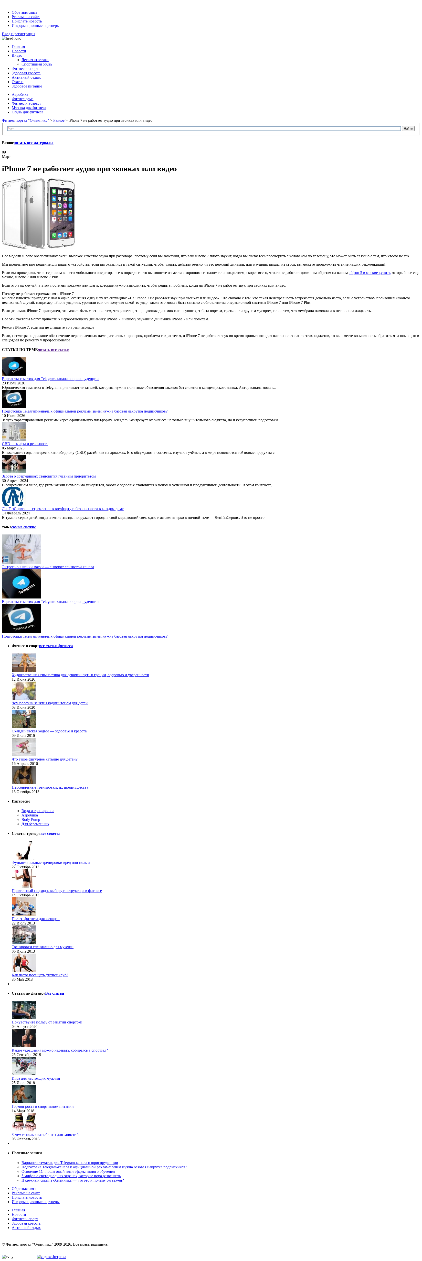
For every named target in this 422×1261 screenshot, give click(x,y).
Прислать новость (27, 21)
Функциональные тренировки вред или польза (51, 862)
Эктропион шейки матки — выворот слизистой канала (48, 567)
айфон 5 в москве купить (369, 273)
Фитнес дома (22, 99)
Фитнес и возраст (26, 103)
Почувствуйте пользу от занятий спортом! (47, 1022)
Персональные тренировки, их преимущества (50, 787)
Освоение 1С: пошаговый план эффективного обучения (68, 1171)
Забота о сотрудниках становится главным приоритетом (49, 476)
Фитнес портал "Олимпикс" (25, 120)
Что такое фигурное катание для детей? (44, 759)
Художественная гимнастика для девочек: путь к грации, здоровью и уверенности (80, 675)
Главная (18, 46)
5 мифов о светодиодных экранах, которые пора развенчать (71, 1176)
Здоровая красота (26, 73)
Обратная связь (24, 12)
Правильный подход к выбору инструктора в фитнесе (57, 891)
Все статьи (54, 993)
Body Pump (30, 819)
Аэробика (20, 94)
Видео (17, 55)
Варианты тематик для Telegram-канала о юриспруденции (50, 379)
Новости (19, 51)
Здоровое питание (27, 86)
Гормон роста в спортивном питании (43, 1106)
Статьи (17, 82)
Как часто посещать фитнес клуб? (40, 975)
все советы (50, 833)
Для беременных (35, 824)
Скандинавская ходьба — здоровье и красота (49, 731)
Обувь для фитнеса (27, 112)
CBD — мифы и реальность (25, 444)
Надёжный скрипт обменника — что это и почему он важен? (72, 1180)
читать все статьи (53, 350)
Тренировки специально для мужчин (43, 947)
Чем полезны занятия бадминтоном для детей (50, 703)
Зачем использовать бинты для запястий (45, 1134)
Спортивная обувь (36, 64)
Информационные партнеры (36, 25)
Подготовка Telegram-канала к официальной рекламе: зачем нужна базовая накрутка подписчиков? (85, 411)
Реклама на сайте (26, 17)
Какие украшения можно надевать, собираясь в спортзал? (60, 1050)
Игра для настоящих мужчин (36, 1078)
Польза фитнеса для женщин (36, 919)
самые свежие (23, 527)
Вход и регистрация (18, 34)
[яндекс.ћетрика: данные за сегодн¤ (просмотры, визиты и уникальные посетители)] (51, 1257)
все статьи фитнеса (56, 646)
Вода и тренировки (37, 811)
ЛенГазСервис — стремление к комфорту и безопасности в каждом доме (63, 509)
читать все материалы (33, 143)
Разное (58, 120)
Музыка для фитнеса (29, 108)
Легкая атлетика (35, 60)
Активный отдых (26, 77)
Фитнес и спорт (25, 68)
